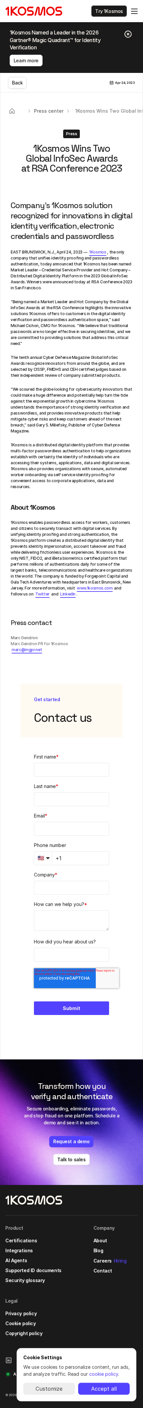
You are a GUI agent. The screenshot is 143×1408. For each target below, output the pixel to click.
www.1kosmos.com (95, 588)
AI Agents (16, 1260)
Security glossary (25, 1280)
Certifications (21, 1240)
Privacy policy (21, 1313)
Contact (102, 1270)
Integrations (19, 1250)
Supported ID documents (33, 1270)
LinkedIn (67, 593)
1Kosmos (97, 252)
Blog (98, 1250)
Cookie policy (20, 1323)
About (100, 1240)
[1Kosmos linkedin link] (8, 1360)
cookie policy (103, 1374)
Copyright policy (23, 1333)
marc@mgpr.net (27, 649)
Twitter (42, 593)
